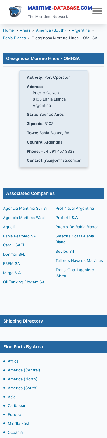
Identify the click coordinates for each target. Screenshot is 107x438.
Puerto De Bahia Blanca (77, 226)
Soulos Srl (65, 251)
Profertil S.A (67, 217)
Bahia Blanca (14, 38)
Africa (13, 361)
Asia (11, 396)
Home (8, 30)
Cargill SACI (13, 245)
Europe (14, 414)
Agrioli (9, 226)
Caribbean (17, 405)
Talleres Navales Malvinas (79, 260)
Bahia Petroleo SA (19, 236)
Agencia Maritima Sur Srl (25, 208)
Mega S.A (12, 272)
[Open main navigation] (97, 12)
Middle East (18, 423)
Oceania (15, 432)
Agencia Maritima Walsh (25, 217)
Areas (25, 30)
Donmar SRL (14, 254)
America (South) (23, 387)
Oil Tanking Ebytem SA (24, 282)
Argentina (81, 30)
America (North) (22, 379)
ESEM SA (11, 263)
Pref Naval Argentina (75, 208)
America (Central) (24, 370)
